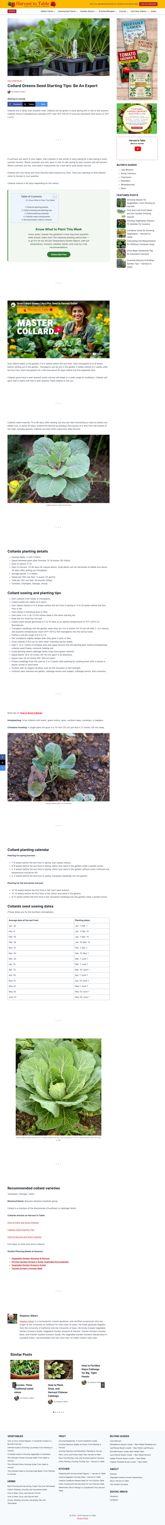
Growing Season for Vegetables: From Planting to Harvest (141, 203)
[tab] (53, 1412)
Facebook (114, 1496)
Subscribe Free (58, 254)
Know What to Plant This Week (42, 200)
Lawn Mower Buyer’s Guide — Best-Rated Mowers (130, 1455)
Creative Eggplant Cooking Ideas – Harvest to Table (79, 1477)
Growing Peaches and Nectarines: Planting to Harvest (80, 1451)
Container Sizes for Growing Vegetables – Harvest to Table (140, 233)
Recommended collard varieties (38, 220)
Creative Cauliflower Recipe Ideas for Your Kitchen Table (81, 1481)
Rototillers (125, 181)
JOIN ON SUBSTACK (148, 4)
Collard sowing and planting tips (37, 210)
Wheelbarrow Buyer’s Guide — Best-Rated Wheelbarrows (133, 1444)
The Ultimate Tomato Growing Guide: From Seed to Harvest (28, 1459)
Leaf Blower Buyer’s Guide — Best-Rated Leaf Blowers (132, 1448)
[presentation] (24, 1369)
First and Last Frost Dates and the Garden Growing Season (139, 213)
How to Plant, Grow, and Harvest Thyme (23, 1493)
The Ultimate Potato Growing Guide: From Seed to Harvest (27, 1465)
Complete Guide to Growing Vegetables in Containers (29, 1454)
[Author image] (9, 91)
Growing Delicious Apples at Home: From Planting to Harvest (80, 1446)
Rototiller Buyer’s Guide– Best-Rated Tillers (127, 1451)
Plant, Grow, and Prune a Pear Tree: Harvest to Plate (80, 1455)
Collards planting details (37, 207)
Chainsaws (126, 177)
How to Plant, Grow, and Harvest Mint (22, 1497)
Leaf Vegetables (14, 81)
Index (153, 11)
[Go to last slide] (14, 1385)
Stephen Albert (19, 92)
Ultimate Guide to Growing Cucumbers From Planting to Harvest (30, 1449)
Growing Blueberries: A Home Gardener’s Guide (78, 1441)
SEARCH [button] (12, 11)
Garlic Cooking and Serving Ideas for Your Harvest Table (81, 1484)
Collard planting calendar (38, 213)
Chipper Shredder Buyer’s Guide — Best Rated (128, 1462)
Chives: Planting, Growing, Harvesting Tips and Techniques (26, 1501)
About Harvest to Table (119, 1481)
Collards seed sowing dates (37, 216)
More (123, 188)
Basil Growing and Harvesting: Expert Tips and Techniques (31, 1486)
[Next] (103, 1385)
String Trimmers (128, 173)
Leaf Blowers (127, 170)
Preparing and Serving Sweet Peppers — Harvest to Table (82, 1473)
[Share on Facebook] (2, 757)
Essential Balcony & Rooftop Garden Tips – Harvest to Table (140, 263)
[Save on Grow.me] (2, 768)
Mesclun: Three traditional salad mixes (23, 1389)
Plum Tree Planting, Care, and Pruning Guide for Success (81, 1458)
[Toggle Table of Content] (53, 197)
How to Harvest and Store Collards (24, 1237)
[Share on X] (2, 762)
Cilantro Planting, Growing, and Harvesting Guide (27, 1489)
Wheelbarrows (128, 184)
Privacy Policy (82, 1518)
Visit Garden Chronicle (119, 1484)
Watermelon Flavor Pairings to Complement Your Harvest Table (82, 1489)
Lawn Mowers (115, 1441)
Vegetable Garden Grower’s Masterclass (126, 1477)
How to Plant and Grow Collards (23, 1222)
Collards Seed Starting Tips (20, 1230)
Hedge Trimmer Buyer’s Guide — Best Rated (127, 1458)
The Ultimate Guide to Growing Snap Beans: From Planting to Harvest (31, 1472)
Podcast (113, 1474)
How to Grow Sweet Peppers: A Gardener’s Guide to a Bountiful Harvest (29, 1442)
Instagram (114, 1500)
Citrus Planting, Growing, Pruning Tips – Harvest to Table (81, 1461)
